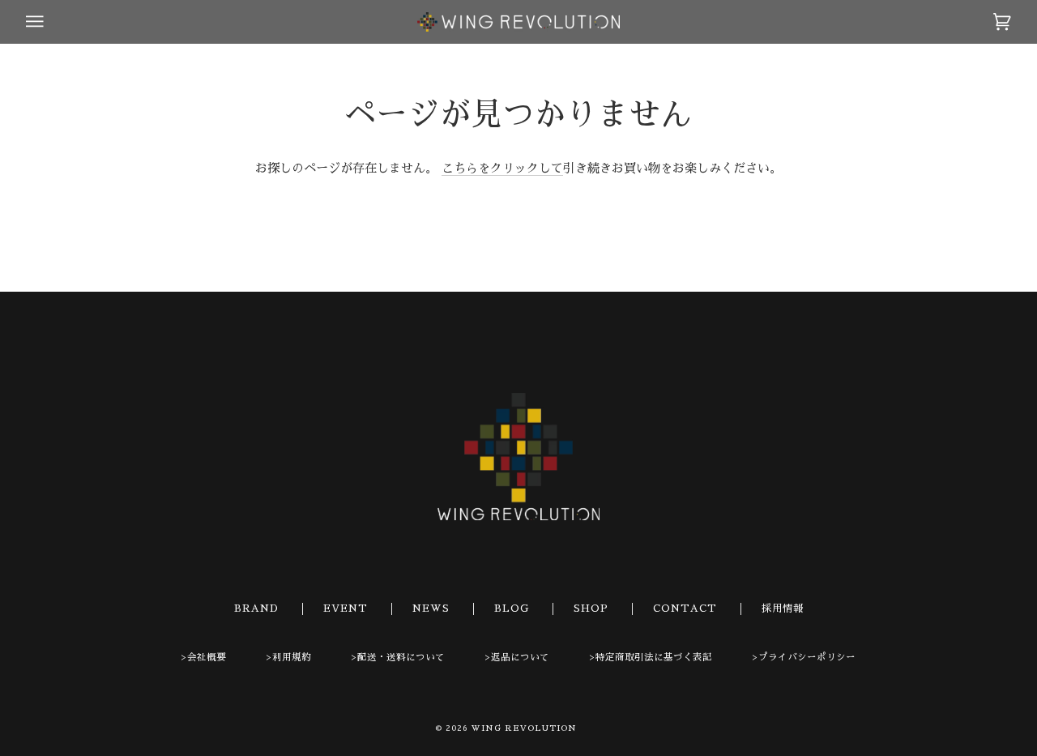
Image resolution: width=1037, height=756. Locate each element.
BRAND (256, 608)
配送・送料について (401, 657)
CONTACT (685, 608)
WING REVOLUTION (524, 728)
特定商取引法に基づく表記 (653, 657)
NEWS (431, 608)
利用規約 (291, 657)
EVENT (345, 608)
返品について (520, 657)
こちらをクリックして (502, 168)
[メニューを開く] (50, 22)
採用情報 (783, 608)
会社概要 (206, 657)
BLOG (511, 608)
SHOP (591, 608)
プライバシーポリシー (807, 657)
